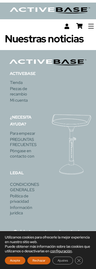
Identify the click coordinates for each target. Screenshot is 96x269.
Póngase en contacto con (22, 153)
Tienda (16, 82)
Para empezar (22, 133)
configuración (61, 251)
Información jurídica (21, 210)
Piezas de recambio (18, 91)
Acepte (15, 260)
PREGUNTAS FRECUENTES (23, 142)
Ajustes (63, 260)
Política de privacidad (19, 198)
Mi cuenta (19, 100)
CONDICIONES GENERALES (24, 187)
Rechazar (39, 260)
